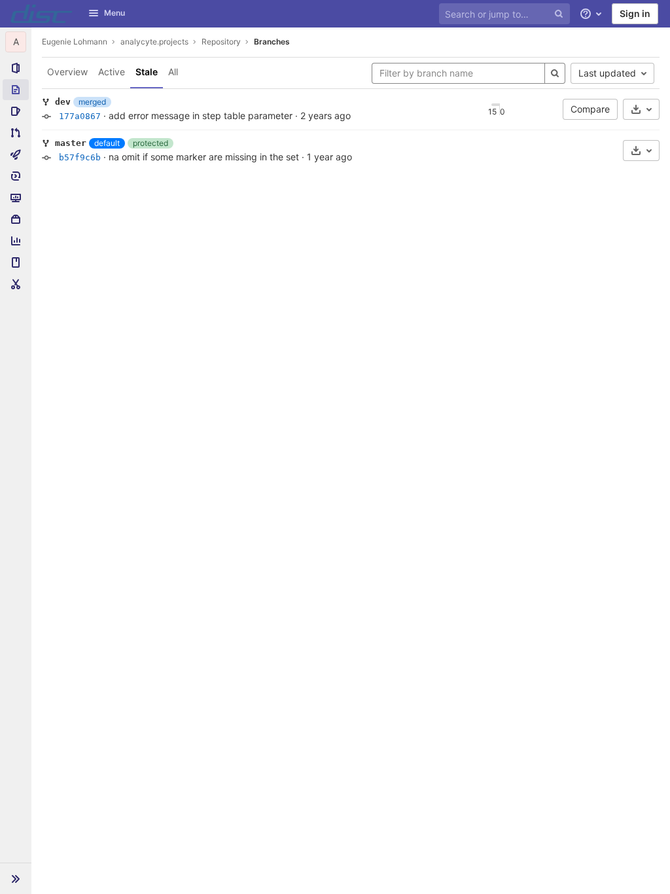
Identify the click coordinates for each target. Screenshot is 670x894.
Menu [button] (114, 13)
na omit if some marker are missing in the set (204, 156)
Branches (272, 41)
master (70, 143)
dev (63, 102)
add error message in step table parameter (200, 115)
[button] (15, 878)
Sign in (635, 13)
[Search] (554, 73)
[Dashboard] (41, 13)
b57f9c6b (80, 157)
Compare (590, 109)
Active (111, 71)
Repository (221, 41)
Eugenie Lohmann (74, 41)
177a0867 (80, 116)
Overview (67, 71)
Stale (146, 71)
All (173, 71)
